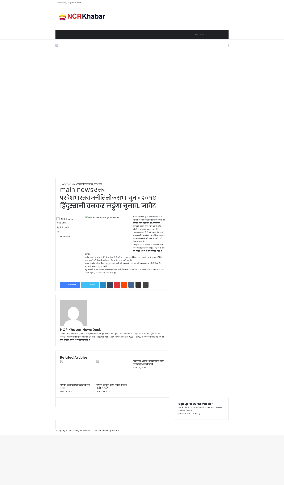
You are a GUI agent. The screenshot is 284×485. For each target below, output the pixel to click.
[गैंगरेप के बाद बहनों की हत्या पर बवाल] (76, 362)
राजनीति (96, 197)
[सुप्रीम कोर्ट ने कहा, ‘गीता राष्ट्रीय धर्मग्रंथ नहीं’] (112, 362)
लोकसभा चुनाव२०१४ (131, 197)
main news (72, 184)
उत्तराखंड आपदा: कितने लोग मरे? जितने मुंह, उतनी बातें (148, 362)
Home (63, 184)
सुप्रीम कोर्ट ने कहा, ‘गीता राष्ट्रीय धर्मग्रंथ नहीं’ (111, 386)
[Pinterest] (117, 285)
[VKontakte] (131, 285)
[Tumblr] (110, 285)
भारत (80, 197)
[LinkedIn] (103, 285)
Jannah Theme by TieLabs (107, 430)
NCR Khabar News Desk (80, 329)
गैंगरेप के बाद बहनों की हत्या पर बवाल (75, 386)
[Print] (146, 285)
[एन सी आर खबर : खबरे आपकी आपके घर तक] (82, 17)
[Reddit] (124, 285)
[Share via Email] (138, 285)
